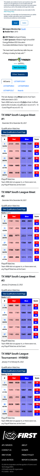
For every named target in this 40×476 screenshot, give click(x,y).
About (24, 445)
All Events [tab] (6, 81)
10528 (17, 382)
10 (4, 151)
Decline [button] (24, 23)
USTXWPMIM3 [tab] (23, 86)
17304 (23, 151)
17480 (11, 242)
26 (4, 165)
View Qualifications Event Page (14, 132)
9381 (30, 242)
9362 (30, 151)
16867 (11, 327)
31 (4, 250)
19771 (17, 235)
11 (4, 228)
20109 (11, 144)
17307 (11, 228)
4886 (23, 397)
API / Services (7, 445)
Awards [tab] (20, 90)
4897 (30, 158)
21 (4, 158)
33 (4, 172)
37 (4, 257)
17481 (11, 158)
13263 (23, 327)
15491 (30, 144)
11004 (11, 165)
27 (4, 242)
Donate (25, 450)
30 (4, 404)
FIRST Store (6, 455)
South (23, 29)
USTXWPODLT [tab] (8, 90)
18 (4, 320)
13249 (23, 228)
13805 (30, 172)
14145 (17, 172)
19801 (17, 158)
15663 (17, 411)
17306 (23, 144)
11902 (30, 250)
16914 (23, 172)
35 (4, 411)
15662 (23, 382)
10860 (23, 312)
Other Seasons (18, 74)
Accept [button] (15, 23)
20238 (23, 165)
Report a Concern (29, 460)
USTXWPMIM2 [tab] (8, 86)
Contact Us (6, 450)
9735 (17, 151)
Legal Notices (7, 460)
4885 (29, 334)
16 (4, 235)
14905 (17, 165)
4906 (17, 144)
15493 (11, 390)
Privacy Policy (9, 11)
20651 (30, 221)
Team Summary (19, 67)
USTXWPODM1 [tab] (19, 81)
